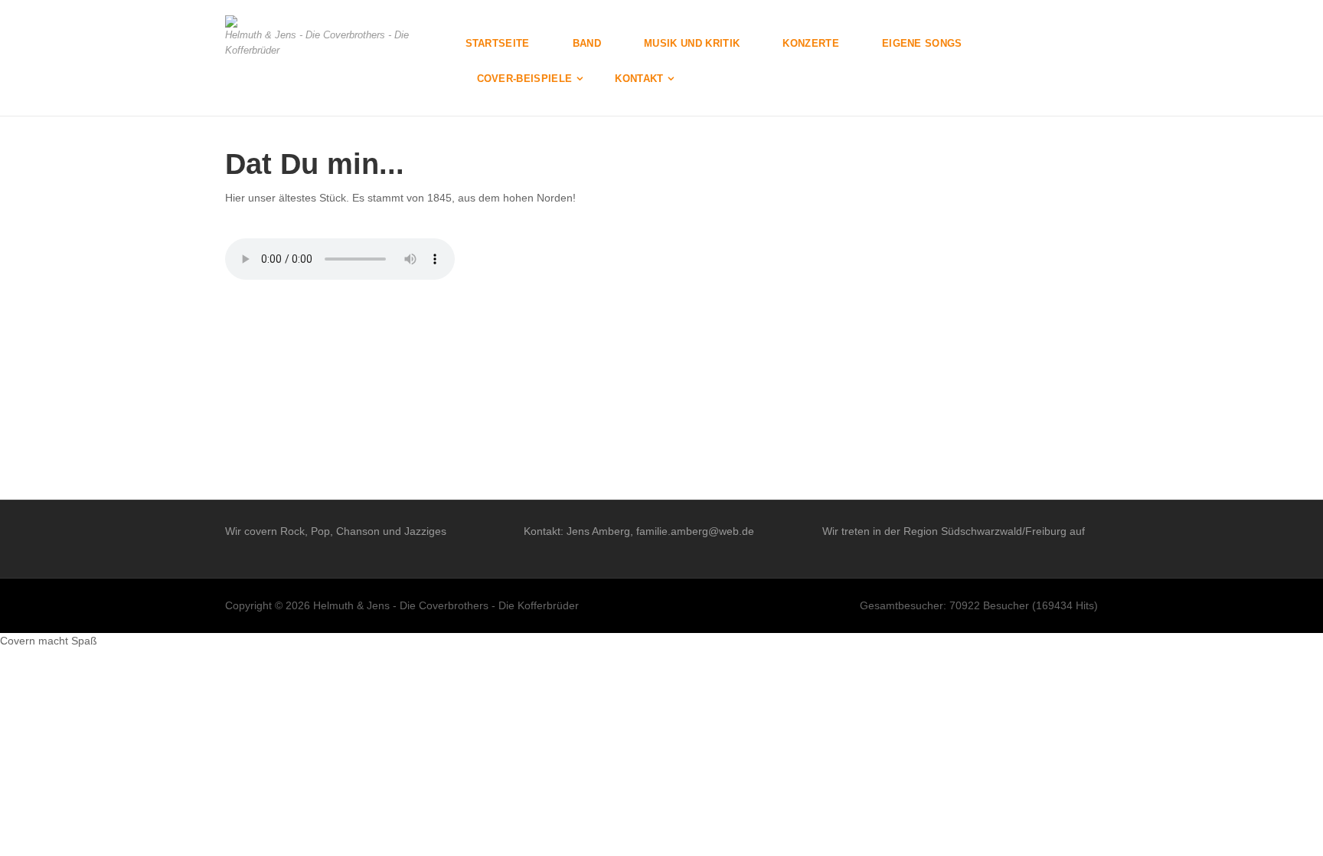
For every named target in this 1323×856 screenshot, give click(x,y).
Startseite (498, 43)
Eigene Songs (922, 43)
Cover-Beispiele (525, 78)
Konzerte (810, 43)
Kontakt (639, 78)
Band (587, 43)
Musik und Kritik (692, 43)
